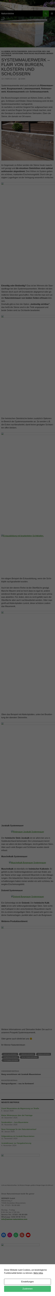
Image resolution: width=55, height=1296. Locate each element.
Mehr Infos (38, 1273)
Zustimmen (28, 1289)
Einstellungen (27, 1282)
